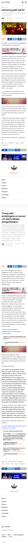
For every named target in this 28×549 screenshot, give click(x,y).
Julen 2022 (11, 142)
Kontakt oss (4, 536)
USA (12, 463)
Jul (6, 142)
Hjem (3, 7)
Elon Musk (19, 461)
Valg (16, 463)
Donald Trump (12, 461)
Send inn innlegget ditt (18, 534)
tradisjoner (5, 145)
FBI (3, 463)
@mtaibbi (13, 434)
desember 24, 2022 (19, 18)
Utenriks (4, 185)
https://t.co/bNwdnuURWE (14, 451)
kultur (17, 142)
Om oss (10, 536)
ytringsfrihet (22, 463)
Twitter (7, 463)
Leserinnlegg (5, 194)
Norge (22, 142)
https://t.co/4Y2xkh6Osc (18, 439)
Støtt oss (9, 534)
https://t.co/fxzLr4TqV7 (16, 338)
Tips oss (3, 534)
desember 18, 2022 (19, 243)
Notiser (6, 7)
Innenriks (4, 182)
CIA (6, 461)
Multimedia (4, 188)
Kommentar (5, 191)
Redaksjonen (9, 18)
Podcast (4, 197)
